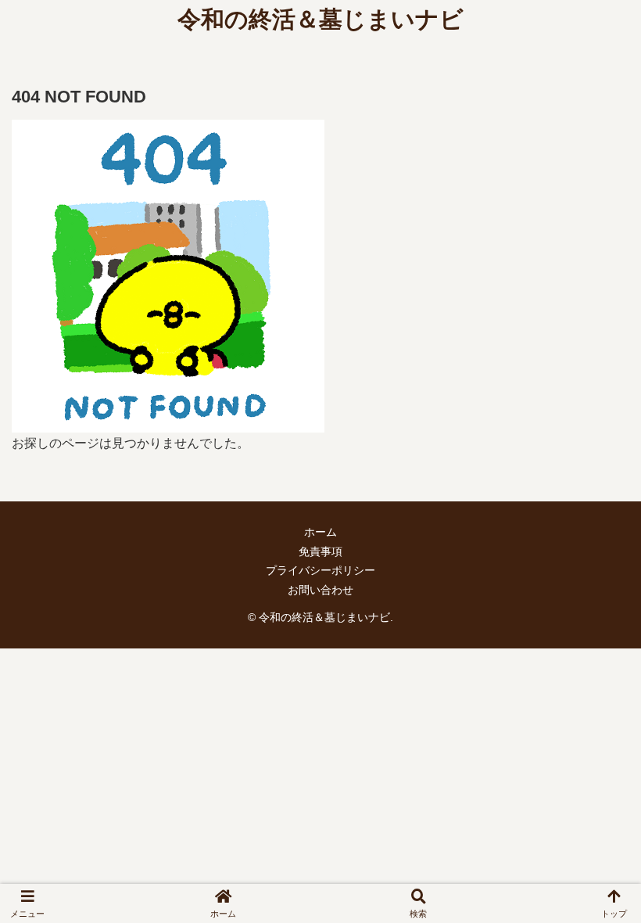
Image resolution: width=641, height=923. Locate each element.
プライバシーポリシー (320, 570)
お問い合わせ (320, 590)
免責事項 (320, 551)
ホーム (320, 532)
